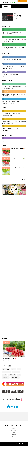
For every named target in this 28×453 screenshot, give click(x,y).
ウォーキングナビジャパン (14, 425)
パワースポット (6, 372)
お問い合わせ (14, 436)
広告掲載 (14, 432)
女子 (19, 369)
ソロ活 (13, 369)
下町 (19, 374)
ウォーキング (6, 369)
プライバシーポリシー (13, 430)
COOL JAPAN (16, 372)
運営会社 (14, 434)
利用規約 (14, 428)
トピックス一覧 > (21, 179)
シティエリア (12, 374)
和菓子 (4, 374)
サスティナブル (15, 377)
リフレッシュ (6, 377)
